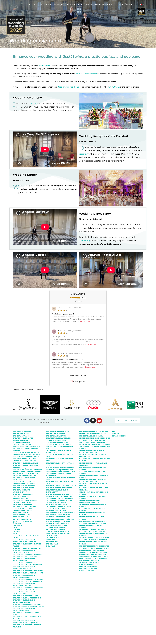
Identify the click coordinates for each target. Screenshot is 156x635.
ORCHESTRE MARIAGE (20, 436)
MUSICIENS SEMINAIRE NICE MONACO (92, 523)
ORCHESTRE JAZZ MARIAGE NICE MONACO (94, 444)
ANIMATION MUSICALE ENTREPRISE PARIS (61, 486)
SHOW (15, 533)
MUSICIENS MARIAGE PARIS (56, 440)
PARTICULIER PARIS (53, 538)
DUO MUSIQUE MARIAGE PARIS (57, 442)
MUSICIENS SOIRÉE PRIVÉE (22, 511)
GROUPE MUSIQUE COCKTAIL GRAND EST (27, 554)
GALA (15, 527)
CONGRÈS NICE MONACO (88, 567)
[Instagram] (93, 420)
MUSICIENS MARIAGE (20, 440)
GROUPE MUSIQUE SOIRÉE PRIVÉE (24, 506)
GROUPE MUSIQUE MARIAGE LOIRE (25, 589)
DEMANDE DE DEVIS (119, 436)
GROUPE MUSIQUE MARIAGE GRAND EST (27, 548)
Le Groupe (45, 4)
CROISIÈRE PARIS (52, 544)
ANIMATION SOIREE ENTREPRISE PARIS (59, 488)
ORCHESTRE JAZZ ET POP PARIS (57, 432)
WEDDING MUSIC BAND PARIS (56, 525)
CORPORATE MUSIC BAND (22, 519)
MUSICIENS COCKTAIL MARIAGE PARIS (59, 469)
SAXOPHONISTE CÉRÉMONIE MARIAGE (26, 446)
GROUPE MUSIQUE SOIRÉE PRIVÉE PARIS (60, 519)
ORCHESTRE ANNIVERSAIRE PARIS (58, 515)
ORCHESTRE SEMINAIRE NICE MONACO (93, 521)
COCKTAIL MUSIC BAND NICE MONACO (93, 552)
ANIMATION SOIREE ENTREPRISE (24, 475)
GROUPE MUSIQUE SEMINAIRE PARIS (59, 500)
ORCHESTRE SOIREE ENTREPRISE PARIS (59, 494)
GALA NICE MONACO (86, 565)
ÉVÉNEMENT (17, 523)
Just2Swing (114, 87)
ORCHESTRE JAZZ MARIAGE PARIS (58, 444)
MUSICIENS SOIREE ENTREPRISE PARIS (59, 496)
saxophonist (33, 103)
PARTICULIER (17, 525)
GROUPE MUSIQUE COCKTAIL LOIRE (25, 596)
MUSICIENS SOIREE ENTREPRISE (24, 484)
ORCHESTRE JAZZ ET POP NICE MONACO (93, 432)
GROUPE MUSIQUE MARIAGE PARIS (58, 438)
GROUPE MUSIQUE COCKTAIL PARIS (58, 506)
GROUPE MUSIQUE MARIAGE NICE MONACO (94, 438)
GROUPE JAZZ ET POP (21, 434)
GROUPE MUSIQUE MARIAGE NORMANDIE (27, 565)
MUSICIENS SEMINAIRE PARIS (56, 504)
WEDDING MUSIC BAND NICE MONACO (92, 550)
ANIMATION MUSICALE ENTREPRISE (25, 473)
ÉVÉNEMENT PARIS (52, 535)
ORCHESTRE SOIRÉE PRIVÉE (22, 509)
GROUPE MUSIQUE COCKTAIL (23, 494)
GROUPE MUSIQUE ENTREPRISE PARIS (59, 498)
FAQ (113, 432)
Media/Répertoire (104, 4)
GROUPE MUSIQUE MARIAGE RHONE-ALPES (28, 606)
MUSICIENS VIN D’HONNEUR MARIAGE (26, 455)
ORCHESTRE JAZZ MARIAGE (23, 444)
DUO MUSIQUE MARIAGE (21, 442)
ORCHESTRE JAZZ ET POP (22, 432)
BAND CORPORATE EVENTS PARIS (58, 533)
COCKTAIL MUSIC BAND (21, 515)
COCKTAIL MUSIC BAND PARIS (56, 527)
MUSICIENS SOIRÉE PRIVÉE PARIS (57, 523)
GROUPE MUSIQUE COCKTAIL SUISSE (26, 563)
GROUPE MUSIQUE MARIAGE (23, 438)
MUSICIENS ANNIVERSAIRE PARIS (58, 517)
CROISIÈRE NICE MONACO (88, 569)
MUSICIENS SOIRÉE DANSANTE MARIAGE (27, 471)
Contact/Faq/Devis (126, 4)
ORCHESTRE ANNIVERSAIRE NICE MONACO (94, 538)
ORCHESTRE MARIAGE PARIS (56, 436)
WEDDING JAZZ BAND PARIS (56, 529)
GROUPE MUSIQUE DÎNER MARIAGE (25, 463)
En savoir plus (85, 321)
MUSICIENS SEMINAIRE (21, 492)
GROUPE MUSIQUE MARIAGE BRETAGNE (27, 598)
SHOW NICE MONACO (86, 571)
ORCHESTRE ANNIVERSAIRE (22, 502)
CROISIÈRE (16, 531)
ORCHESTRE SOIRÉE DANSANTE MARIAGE (27, 469)
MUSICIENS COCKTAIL (20, 498)
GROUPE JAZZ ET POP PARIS (56, 434)
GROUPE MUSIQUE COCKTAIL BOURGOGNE (28, 587)
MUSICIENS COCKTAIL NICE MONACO (92, 531)
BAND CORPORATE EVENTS (22, 521)
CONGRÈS (16, 529)
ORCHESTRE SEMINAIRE (21, 490)
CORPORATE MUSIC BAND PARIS (57, 531)
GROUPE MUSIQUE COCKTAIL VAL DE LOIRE (28, 579)
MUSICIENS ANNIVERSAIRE (22, 504)
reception (83, 154)
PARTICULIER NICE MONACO (89, 563)
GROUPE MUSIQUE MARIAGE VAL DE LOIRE (28, 573)
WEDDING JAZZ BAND (21, 517)
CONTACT (115, 434)
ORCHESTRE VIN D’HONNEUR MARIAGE (26, 453)
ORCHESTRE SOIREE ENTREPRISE (24, 481)
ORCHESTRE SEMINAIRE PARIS (56, 502)
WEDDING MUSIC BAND (21, 513)
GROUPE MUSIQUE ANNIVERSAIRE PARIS (60, 513)
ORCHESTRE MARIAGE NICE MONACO (92, 436)
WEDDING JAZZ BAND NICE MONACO (92, 554)
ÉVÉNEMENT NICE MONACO (89, 560)
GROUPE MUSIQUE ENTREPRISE (24, 486)
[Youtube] (99, 420)
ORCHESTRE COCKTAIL (21, 496)
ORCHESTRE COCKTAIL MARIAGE (24, 459)
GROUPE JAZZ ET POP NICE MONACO (92, 434)
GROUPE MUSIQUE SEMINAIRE (23, 488)
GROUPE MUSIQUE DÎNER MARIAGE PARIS (60, 471)
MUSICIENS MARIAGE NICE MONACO (92, 440)
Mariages (59, 4)
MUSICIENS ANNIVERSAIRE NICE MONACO (94, 540)
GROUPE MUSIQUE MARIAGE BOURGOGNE (27, 581)
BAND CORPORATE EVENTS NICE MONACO (94, 558)
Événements (73, 4)
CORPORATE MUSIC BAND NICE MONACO (93, 556)
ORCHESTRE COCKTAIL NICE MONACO (92, 529)
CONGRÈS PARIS (52, 542)
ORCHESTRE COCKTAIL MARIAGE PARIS (60, 467)
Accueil (33, 4)
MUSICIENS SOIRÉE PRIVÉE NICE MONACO (94, 548)
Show (89, 4)
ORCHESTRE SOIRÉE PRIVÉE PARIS (58, 521)
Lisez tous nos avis (78, 375)
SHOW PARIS (50, 546)
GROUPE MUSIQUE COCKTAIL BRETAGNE (27, 604)
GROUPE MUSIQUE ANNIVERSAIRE (25, 500)
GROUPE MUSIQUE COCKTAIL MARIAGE (26, 457)
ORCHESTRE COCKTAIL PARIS (56, 509)
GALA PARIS (50, 540)
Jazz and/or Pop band (68, 87)
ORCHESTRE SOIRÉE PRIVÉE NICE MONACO (94, 546)
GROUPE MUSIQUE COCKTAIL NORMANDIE (27, 571)
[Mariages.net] (78, 382)
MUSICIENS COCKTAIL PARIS (56, 511)
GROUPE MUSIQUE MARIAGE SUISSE (25, 556)
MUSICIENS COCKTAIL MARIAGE (24, 461)
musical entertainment (86, 74)
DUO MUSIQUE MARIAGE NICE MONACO (93, 442)
